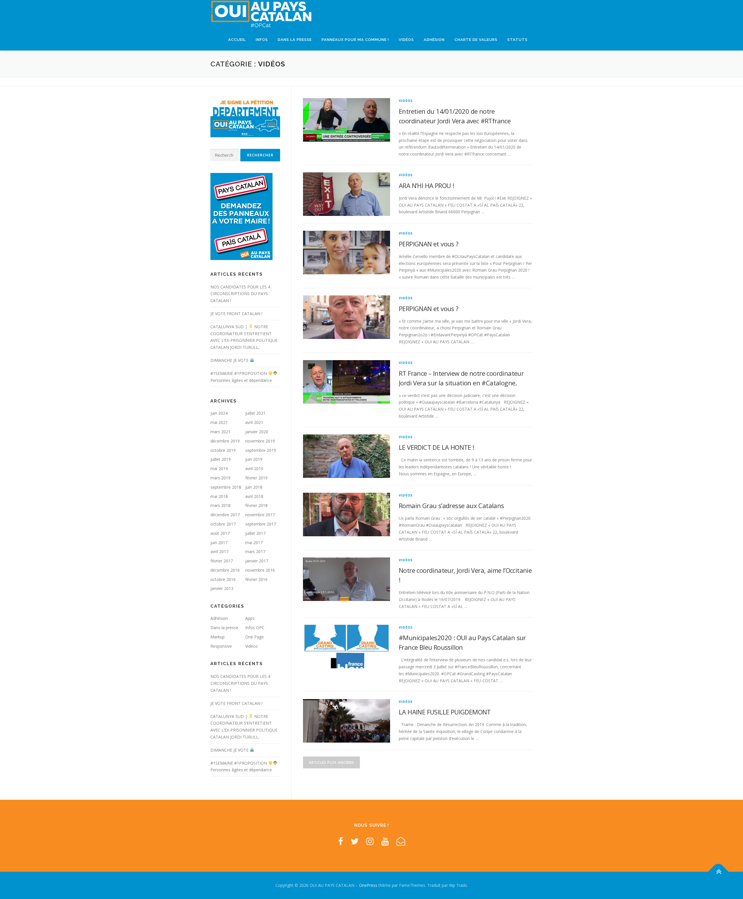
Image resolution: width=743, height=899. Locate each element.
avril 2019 (254, 468)
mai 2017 (254, 542)
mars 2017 (255, 551)
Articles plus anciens (331, 762)
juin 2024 (219, 413)
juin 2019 (253, 459)
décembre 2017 (225, 514)
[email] (400, 841)
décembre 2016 (225, 570)
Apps (250, 618)
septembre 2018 (225, 487)
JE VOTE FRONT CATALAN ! (236, 313)
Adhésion (434, 39)
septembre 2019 (260, 450)
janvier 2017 (256, 561)
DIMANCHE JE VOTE (230, 360)
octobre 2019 (223, 450)
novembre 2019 (260, 441)
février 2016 (256, 579)
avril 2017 (219, 551)
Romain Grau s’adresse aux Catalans (451, 505)
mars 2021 (220, 431)
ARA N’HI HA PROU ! (426, 185)
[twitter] (355, 841)
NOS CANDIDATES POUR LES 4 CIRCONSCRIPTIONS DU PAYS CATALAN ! (240, 294)
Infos (262, 39)
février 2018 (256, 505)
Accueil (237, 39)
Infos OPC (254, 627)
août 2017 (220, 533)
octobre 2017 (223, 524)
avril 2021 (254, 422)
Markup (217, 637)
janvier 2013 (221, 588)
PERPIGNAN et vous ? (429, 243)
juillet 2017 (255, 533)
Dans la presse (295, 39)
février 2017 (221, 561)
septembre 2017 (260, 524)
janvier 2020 (256, 431)
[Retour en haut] (718, 871)
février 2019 (256, 478)
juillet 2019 (220, 459)
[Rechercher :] (224, 155)
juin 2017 (219, 542)
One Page (254, 637)
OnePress (368, 885)
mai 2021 (219, 422)
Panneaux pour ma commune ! (355, 39)
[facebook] (340, 841)
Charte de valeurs (476, 39)
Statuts (517, 39)
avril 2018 (254, 496)
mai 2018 (219, 496)
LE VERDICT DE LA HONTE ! (436, 447)
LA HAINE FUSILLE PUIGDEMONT (445, 711)
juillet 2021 (255, 413)
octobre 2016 (223, 579)
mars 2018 (220, 505)
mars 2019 (220, 478)
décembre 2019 (225, 441)
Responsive (221, 646)
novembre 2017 (260, 514)
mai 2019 (219, 468)
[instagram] (370, 841)
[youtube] (385, 841)
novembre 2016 (260, 570)
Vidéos (406, 39)
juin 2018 (253, 487)
